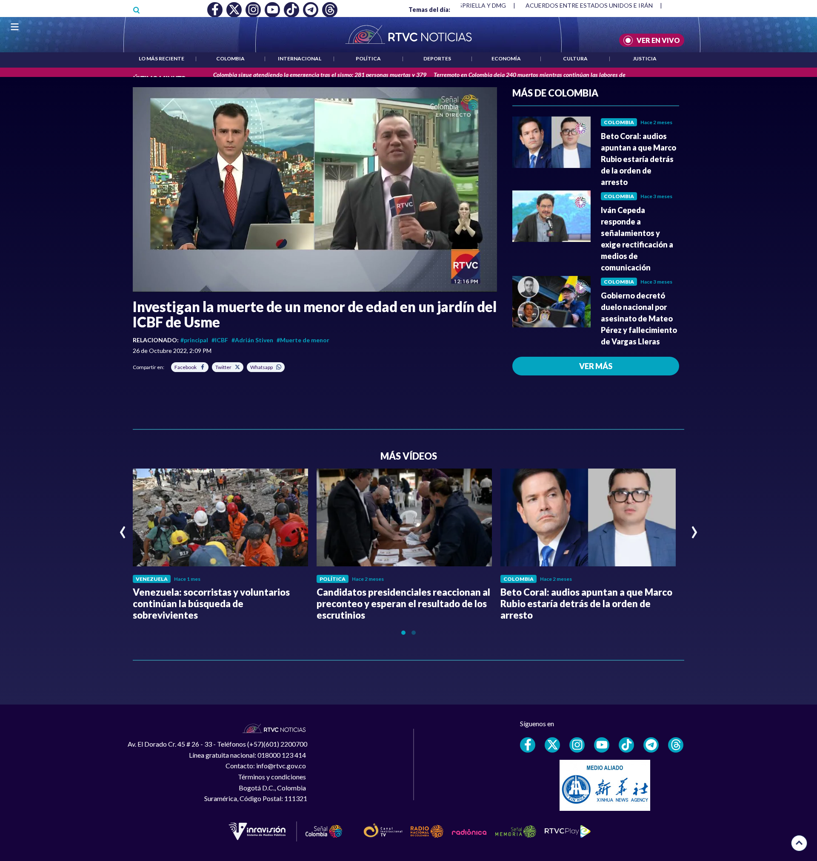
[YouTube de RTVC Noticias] (601, 745)
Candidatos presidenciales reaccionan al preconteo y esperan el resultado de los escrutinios (403, 603)
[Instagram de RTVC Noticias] (577, 745)
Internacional (299, 58)
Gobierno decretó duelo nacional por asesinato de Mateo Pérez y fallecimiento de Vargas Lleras (639, 318)
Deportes (437, 58)
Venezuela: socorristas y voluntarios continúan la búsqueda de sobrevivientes (211, 603)
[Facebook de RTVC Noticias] (527, 745)
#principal (194, 340)
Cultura (575, 58)
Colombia (230, 58)
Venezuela (152, 579)
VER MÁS (595, 366)
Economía (506, 58)
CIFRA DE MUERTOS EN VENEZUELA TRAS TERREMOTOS (609, 5)
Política (368, 58)
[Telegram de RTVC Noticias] (651, 745)
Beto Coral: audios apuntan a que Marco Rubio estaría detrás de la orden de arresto (638, 159)
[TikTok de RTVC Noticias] (626, 745)
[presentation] (123, 528)
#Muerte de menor (303, 340)
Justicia (645, 58)
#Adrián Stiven (252, 340)
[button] (315, 189)
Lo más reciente (161, 58)
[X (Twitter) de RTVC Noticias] (552, 745)
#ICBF (219, 340)
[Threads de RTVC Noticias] (675, 745)
